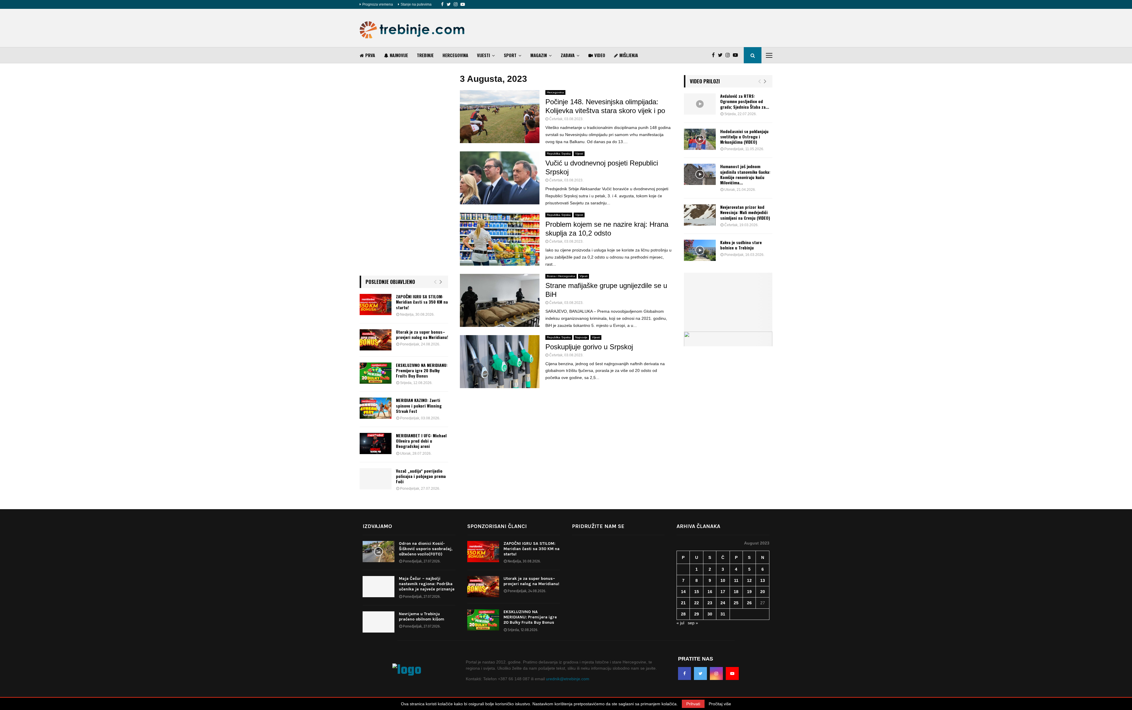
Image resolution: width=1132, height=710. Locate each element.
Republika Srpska (559, 153)
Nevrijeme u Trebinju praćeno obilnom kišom (421, 616)
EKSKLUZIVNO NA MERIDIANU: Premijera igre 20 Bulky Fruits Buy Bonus (421, 370)
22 (696, 602)
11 (736, 580)
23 (710, 602)
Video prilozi (705, 81)
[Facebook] (442, 4)
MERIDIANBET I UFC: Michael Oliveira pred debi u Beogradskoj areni (421, 440)
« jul (680, 622)
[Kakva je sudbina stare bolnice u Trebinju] (700, 250)
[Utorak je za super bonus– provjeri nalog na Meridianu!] (375, 339)
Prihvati (693, 703)
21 (683, 602)
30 (710, 614)
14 (683, 591)
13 (762, 580)
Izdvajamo (377, 526)
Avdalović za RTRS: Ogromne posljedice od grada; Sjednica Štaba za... (744, 101)
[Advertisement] (665, 28)
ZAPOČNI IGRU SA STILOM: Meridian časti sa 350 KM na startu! (422, 301)
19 (749, 591)
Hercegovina (455, 55)
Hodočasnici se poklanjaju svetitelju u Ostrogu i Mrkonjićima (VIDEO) (744, 136)
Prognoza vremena (377, 4)
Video (599, 55)
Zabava (568, 55)
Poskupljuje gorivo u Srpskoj (589, 347)
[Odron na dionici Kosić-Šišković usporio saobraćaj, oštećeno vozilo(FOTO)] (378, 551)
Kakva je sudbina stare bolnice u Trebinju (741, 245)
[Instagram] (456, 4)
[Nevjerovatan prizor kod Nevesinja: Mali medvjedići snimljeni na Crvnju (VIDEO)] (700, 215)
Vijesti (483, 55)
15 (696, 591)
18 (736, 591)
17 (722, 591)
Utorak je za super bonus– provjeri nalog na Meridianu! (422, 334)
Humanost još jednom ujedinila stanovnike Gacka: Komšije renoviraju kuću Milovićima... (745, 174)
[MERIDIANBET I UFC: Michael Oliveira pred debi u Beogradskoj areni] (375, 443)
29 (696, 614)
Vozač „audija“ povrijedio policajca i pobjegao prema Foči (421, 476)
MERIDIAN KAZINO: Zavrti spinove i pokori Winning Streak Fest (419, 405)
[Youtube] (462, 4)
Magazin (538, 55)
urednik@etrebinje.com (567, 678)
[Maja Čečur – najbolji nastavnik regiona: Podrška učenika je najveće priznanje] (378, 586)
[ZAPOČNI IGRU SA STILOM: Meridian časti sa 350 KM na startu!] (375, 304)
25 (736, 602)
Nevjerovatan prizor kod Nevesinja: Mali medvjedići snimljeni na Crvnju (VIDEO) (745, 212)
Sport (510, 55)
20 (762, 591)
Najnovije (399, 55)
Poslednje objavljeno (390, 281)
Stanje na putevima (416, 4)
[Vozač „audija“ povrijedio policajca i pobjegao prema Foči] (375, 478)
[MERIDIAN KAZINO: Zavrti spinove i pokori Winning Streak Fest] (375, 408)
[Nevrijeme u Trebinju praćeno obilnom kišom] (378, 622)
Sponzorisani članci (497, 526)
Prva (370, 55)
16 (710, 591)
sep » (693, 622)
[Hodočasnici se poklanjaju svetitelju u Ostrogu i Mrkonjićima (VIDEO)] (700, 139)
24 (722, 602)
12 (749, 580)
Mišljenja (628, 55)
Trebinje (425, 55)
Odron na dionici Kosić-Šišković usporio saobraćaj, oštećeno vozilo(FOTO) (426, 549)
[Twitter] (449, 4)
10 (722, 580)
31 (722, 614)
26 (749, 602)
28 (683, 614)
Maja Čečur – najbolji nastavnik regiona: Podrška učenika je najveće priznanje (427, 584)
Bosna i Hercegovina (561, 276)
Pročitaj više (720, 704)
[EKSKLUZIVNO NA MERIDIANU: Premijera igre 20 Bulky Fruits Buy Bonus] (375, 373)
